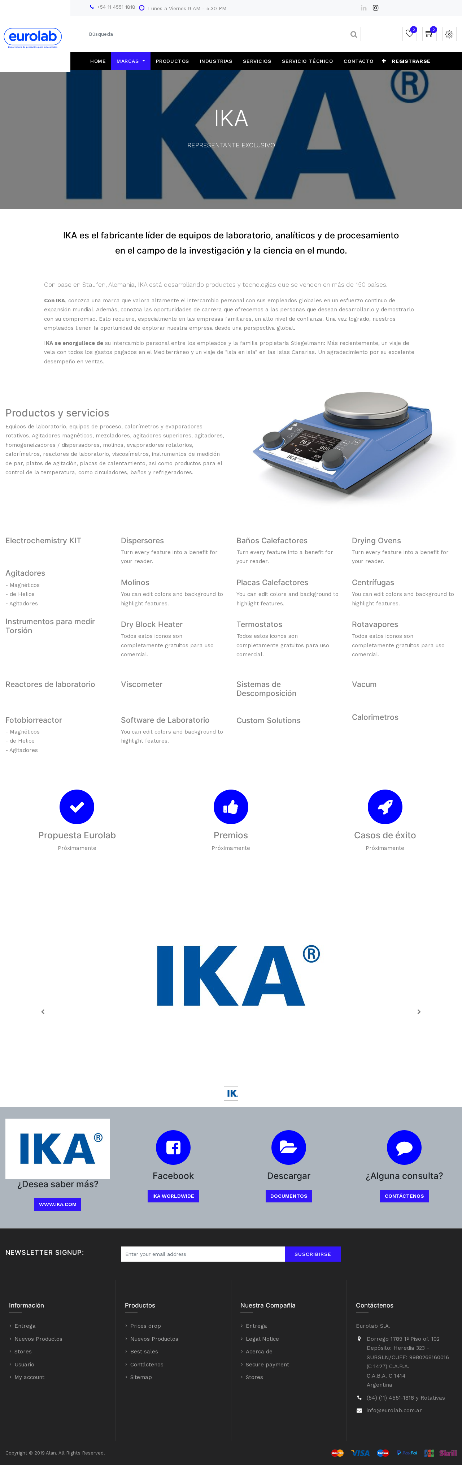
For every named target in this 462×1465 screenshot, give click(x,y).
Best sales (144, 1351)
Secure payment (267, 1364)
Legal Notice (262, 1339)
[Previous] (43, 1011)
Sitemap (141, 1377)
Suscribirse (313, 1254)
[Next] (419, 1011)
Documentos (289, 1196)
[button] (384, 61)
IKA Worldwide (173, 1196)
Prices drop (145, 1326)
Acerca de (259, 1351)
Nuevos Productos (38, 1339)
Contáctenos (404, 1196)
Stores (23, 1351)
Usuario (24, 1364)
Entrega (25, 1326)
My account (29, 1377)
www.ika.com (58, 1204)
